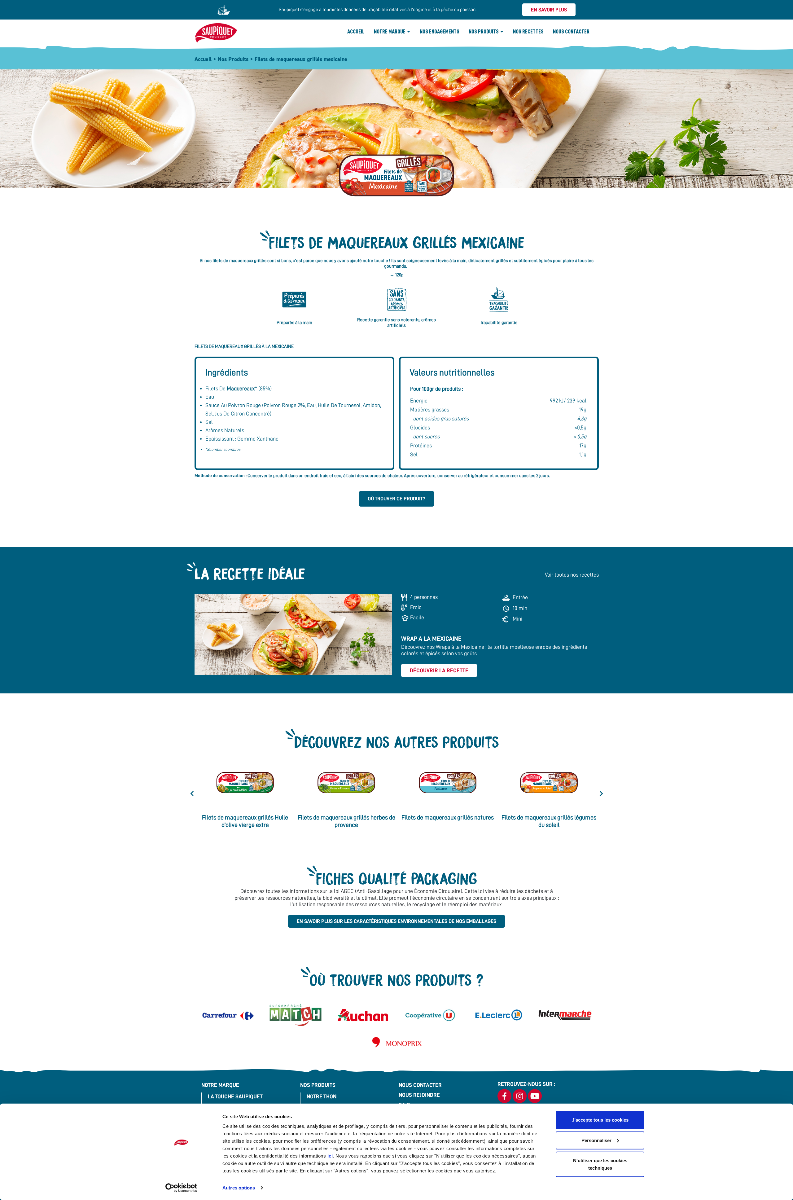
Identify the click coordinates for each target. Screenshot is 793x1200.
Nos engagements (439, 31)
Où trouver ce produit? (396, 498)
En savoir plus (549, 9)
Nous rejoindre (419, 1095)
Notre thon (321, 1096)
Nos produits (317, 1085)
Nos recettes (528, 31)
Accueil (356, 31)
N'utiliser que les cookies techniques (600, 1164)
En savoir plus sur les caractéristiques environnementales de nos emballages (396, 921)
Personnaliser (596, 1140)
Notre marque (389, 31)
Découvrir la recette (439, 670)
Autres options (238, 1187)
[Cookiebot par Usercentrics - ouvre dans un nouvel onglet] (181, 1188)
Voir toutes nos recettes (572, 575)
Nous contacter (571, 31)
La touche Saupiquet (235, 1096)
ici (330, 1155)
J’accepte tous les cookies (600, 1120)
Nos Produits (484, 31)
